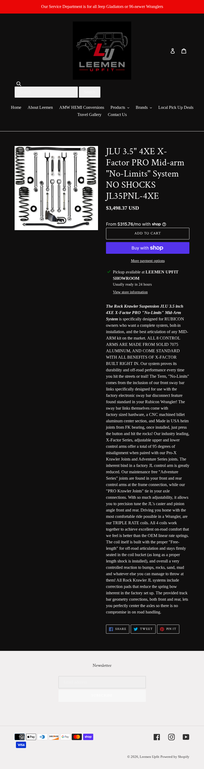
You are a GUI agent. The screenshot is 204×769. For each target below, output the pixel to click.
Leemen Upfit (149, 757)
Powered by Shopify (174, 757)
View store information (130, 292)
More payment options (148, 261)
